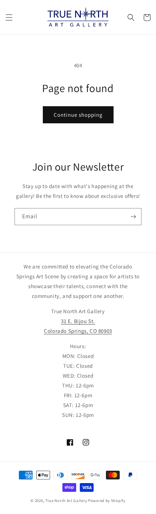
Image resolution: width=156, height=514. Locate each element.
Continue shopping (78, 114)
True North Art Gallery (66, 500)
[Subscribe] (133, 216)
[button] (9, 17)
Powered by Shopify (107, 500)
